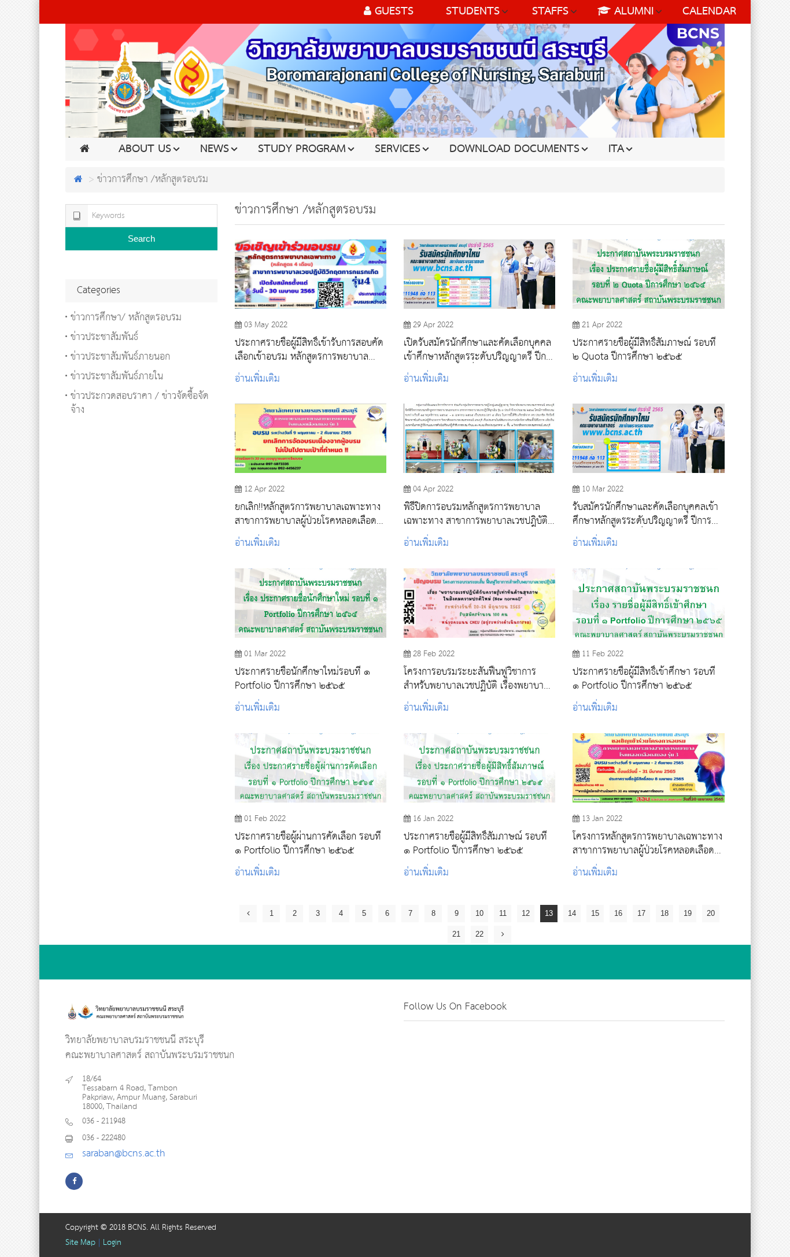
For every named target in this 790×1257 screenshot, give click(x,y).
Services (397, 149)
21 (456, 934)
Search (141, 238)
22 (479, 934)
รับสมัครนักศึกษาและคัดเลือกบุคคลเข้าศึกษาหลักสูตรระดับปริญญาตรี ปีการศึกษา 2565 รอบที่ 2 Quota (645, 514)
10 (479, 913)
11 (503, 913)
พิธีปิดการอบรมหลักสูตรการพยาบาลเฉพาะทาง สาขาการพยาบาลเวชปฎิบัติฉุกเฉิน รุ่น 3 (476, 514)
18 (664, 913)
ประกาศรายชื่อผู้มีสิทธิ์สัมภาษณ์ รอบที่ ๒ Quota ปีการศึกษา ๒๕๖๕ (644, 350)
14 (572, 913)
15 (595, 913)
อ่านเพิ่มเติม (257, 379)
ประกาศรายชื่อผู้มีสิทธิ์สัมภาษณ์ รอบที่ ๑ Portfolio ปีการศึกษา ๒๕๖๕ (475, 843)
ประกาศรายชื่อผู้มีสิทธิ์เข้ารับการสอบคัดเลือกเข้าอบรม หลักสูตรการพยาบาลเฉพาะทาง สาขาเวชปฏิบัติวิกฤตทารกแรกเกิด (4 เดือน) (309, 350)
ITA (616, 149)
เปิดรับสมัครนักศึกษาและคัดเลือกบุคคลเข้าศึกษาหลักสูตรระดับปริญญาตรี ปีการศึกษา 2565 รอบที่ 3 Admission (479, 350)
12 (526, 913)
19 (688, 913)
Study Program (302, 149)
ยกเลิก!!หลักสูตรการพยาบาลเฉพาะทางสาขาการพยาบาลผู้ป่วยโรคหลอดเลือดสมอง (308, 514)
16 (618, 913)
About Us (145, 149)
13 (549, 913)
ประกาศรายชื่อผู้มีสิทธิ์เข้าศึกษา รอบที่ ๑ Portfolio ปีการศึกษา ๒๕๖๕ (644, 679)
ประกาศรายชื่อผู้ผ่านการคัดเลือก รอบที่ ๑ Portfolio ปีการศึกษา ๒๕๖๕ (308, 843)
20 (711, 913)
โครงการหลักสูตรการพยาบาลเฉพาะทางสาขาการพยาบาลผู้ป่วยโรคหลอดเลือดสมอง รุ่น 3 (647, 843)
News (214, 149)
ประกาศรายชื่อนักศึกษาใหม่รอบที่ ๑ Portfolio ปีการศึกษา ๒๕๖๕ (302, 679)
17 (641, 913)
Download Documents (514, 149)
